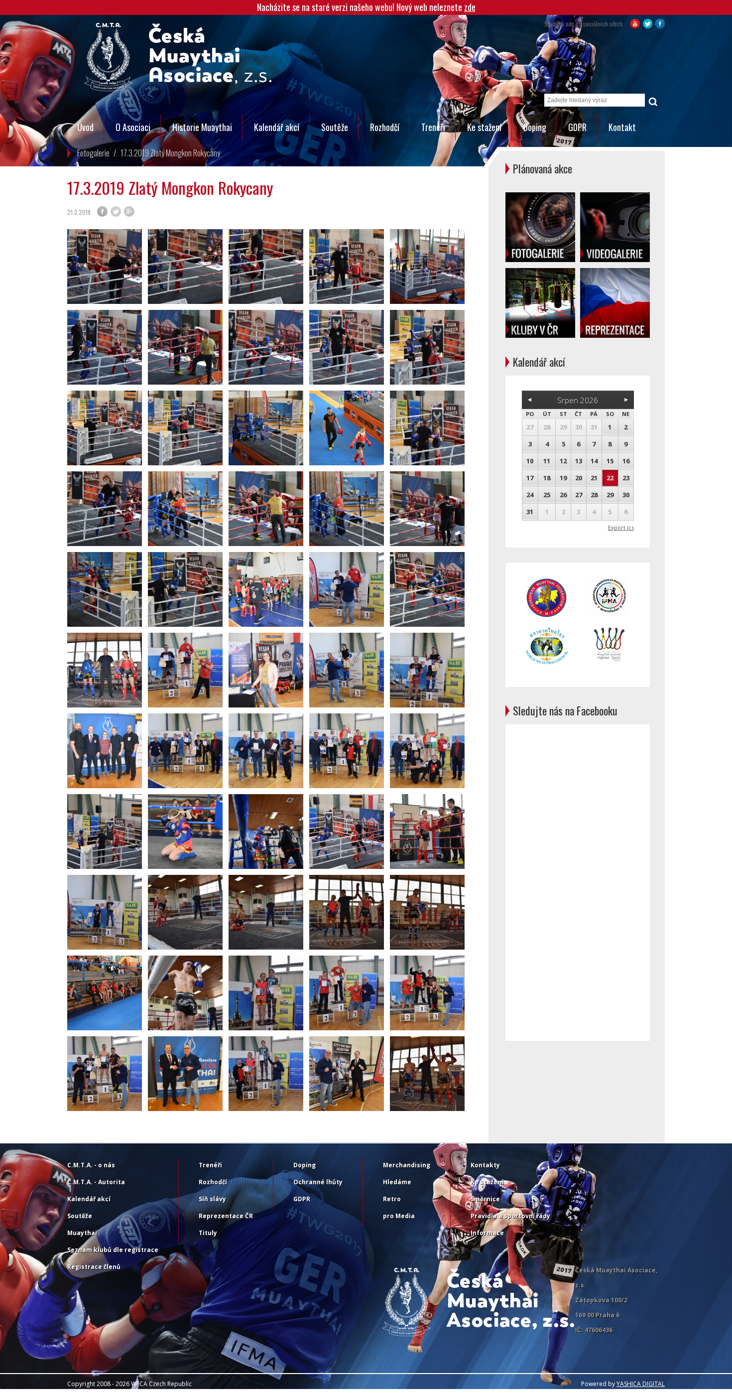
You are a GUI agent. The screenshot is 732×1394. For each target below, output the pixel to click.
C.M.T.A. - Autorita (96, 1182)
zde (470, 6)
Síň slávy (212, 1199)
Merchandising (406, 1165)
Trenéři (433, 127)
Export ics (621, 527)
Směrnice (485, 1199)
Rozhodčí (384, 127)
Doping (534, 127)
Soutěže (334, 127)
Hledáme (397, 1182)
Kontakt (622, 127)
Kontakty (485, 1165)
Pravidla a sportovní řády (510, 1216)
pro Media (399, 1216)
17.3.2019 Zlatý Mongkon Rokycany (170, 153)
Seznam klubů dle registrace (112, 1250)
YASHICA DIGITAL (640, 1384)
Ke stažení (484, 127)
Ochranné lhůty (318, 1182)
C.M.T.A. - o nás (91, 1165)
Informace (487, 1233)
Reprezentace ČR (226, 1216)
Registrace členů (94, 1266)
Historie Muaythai (202, 127)
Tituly (208, 1233)
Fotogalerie (93, 153)
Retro (392, 1199)
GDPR (577, 127)
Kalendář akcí (276, 127)
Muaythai (82, 1233)
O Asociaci (133, 127)
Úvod (85, 127)
